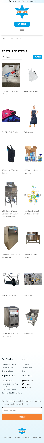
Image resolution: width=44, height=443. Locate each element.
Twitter (27, 384)
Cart (23, 24)
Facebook (28, 381)
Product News (27, 368)
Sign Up (22, 417)
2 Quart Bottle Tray (8, 381)
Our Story (25, 364)
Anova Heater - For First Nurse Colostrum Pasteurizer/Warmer (10, 387)
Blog (23, 371)
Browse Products (7, 368)
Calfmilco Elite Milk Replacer (12, 393)
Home (4, 38)
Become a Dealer (8, 371)
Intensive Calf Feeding (9, 364)
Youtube (27, 387)
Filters (38, 57)
